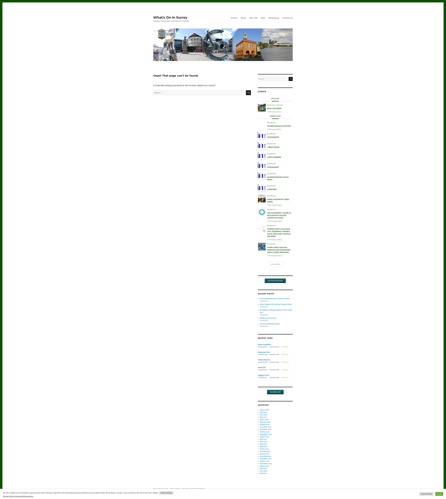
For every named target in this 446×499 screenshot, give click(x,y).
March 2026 (264, 420)
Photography (273, 137)
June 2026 (263, 415)
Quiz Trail (253, 18)
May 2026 (263, 417)
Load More (275, 264)
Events (234, 18)
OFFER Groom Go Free (268, 318)
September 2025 (266, 434)
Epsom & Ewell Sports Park (270, 324)
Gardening (272, 189)
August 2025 (264, 437)
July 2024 (263, 468)
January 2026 (265, 425)
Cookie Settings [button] (166, 493)
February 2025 (265, 451)
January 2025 (264, 454)
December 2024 (265, 456)
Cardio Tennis (273, 147)
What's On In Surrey (170, 17)
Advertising (273, 18)
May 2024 (263, 473)
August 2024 (264, 466)
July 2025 (263, 439)
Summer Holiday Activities (279, 126)
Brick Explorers (274, 109)
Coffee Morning (274, 157)
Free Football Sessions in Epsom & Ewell (274, 299)
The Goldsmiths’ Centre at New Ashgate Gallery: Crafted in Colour (279, 215)
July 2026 (263, 412)
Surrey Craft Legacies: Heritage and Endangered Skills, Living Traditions (278, 250)
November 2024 (265, 459)
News (243, 18)
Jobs (263, 18)
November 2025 (265, 429)
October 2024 (265, 461)
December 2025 (265, 427)
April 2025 (263, 447)
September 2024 (266, 464)
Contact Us (287, 18)
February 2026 (265, 422)
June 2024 (263, 471)
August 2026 (264, 410)
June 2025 (263, 442)
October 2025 (265, 432)
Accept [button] (439, 494)
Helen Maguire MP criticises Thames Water (276, 304)
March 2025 (264, 449)
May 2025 (263, 444)
